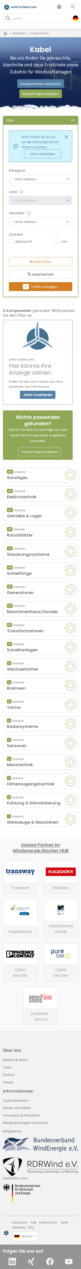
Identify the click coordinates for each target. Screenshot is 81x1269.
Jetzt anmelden (42, 153)
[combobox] (38, 179)
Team (7, 1067)
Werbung (18, 1227)
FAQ (31, 1227)
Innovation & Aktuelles (21, 1115)
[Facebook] (50, 1261)
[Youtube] (68, 1261)
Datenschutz (48, 1222)
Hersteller (17, 213)
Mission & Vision (15, 1059)
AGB (33, 1222)
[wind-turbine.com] (5, 33)
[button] (75, 18)
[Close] (66, 137)
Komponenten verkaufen (40, 83)
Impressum (20, 1222)
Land (13, 191)
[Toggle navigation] (72, 6)
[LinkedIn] (12, 1261)
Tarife (64, 1222)
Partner (9, 1074)
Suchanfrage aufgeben (40, 93)
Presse (8, 1082)
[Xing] (31, 1261)
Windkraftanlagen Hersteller (25, 1122)
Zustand (16, 234)
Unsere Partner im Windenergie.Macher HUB (40, 848)
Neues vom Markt (17, 1107)
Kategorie (17, 170)
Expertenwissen (15, 1100)
